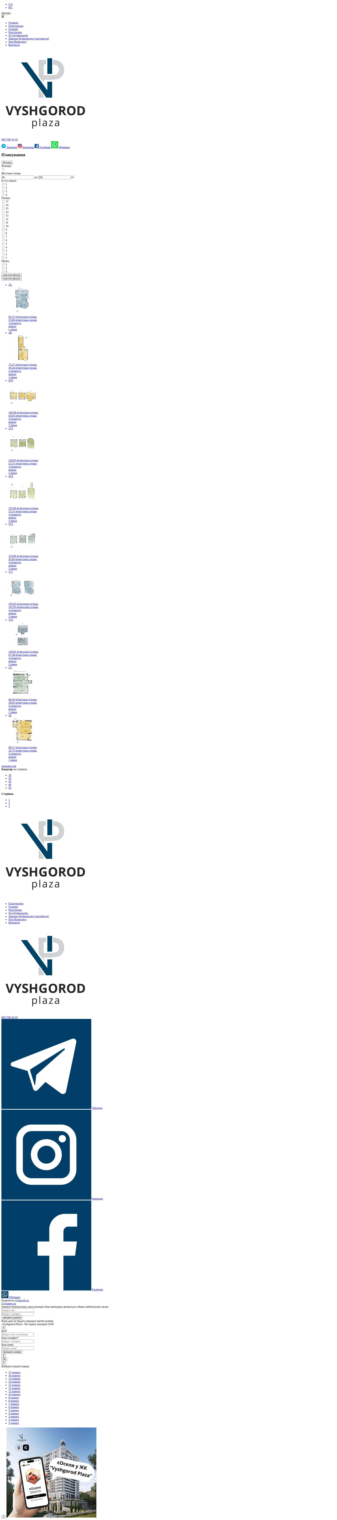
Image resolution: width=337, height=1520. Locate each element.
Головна (13, 22)
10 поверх (14, 1394)
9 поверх (13, 1397)
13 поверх (14, 1385)
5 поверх (13, 1410)
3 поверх (13, 1416)
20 (9, 778)
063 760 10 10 (9, 139)
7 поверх (13, 1404)
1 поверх (13, 1423)
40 (9, 784)
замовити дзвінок (12, 1317)
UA (10, 4)
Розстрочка (15, 32)
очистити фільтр (11, 275)
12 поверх (14, 1388)
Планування (15, 25)
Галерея (13, 29)
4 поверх (13, 1413)
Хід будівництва (18, 35)
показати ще (8, 766)
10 (9, 775)
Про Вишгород (17, 41)
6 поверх (13, 1407)
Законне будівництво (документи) (28, 38)
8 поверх (13, 1400)
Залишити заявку (12, 1352)
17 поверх (14, 1372)
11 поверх (14, 1391)
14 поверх (14, 1381)
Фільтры (7, 162)
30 (9, 781)
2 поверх (13, 1419)
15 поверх (14, 1378)
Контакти (14, 44)
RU (10, 7)
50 (9, 787)
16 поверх (14, 1375)
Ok (4, 1359)
